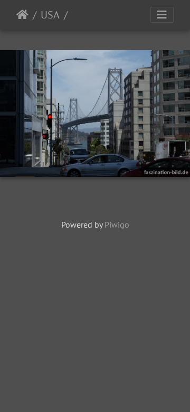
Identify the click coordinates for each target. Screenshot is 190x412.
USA (50, 15)
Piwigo (116, 224)
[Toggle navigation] (162, 15)
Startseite (22, 15)
